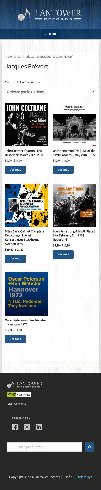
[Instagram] (27, 427)
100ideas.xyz (83, 476)
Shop (17, 57)
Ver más (15, 169)
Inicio (8, 57)
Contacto (20, 403)
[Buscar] (89, 447)
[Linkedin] (38, 427)
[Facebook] (15, 427)
